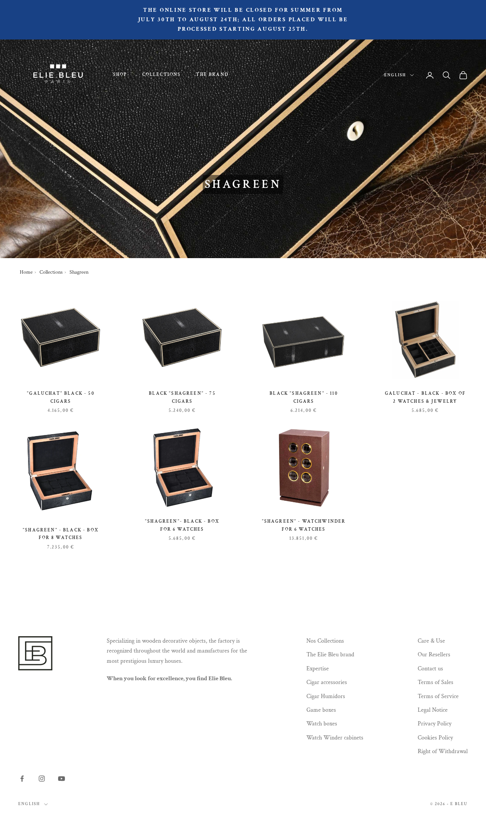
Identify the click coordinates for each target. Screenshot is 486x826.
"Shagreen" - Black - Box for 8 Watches (61, 534)
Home (26, 272)
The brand (212, 74)
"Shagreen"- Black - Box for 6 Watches (182, 525)
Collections (161, 74)
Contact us (430, 669)
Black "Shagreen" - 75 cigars (182, 397)
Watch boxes (321, 724)
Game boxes (321, 710)
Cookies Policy (435, 738)
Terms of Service (438, 696)
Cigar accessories (326, 682)
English (395, 75)
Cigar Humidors (325, 696)
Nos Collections (325, 641)
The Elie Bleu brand (330, 655)
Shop (120, 74)
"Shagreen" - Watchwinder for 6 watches (304, 525)
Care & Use (431, 641)
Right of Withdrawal (443, 751)
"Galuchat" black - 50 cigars (60, 397)
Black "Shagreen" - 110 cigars (304, 397)
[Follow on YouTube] (61, 778)
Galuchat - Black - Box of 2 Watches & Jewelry (425, 397)
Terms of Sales (435, 682)
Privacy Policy (434, 724)
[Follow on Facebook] (22, 778)
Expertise (317, 669)
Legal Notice (433, 710)
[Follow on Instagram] (42, 778)
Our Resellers (434, 655)
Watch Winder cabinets (334, 738)
